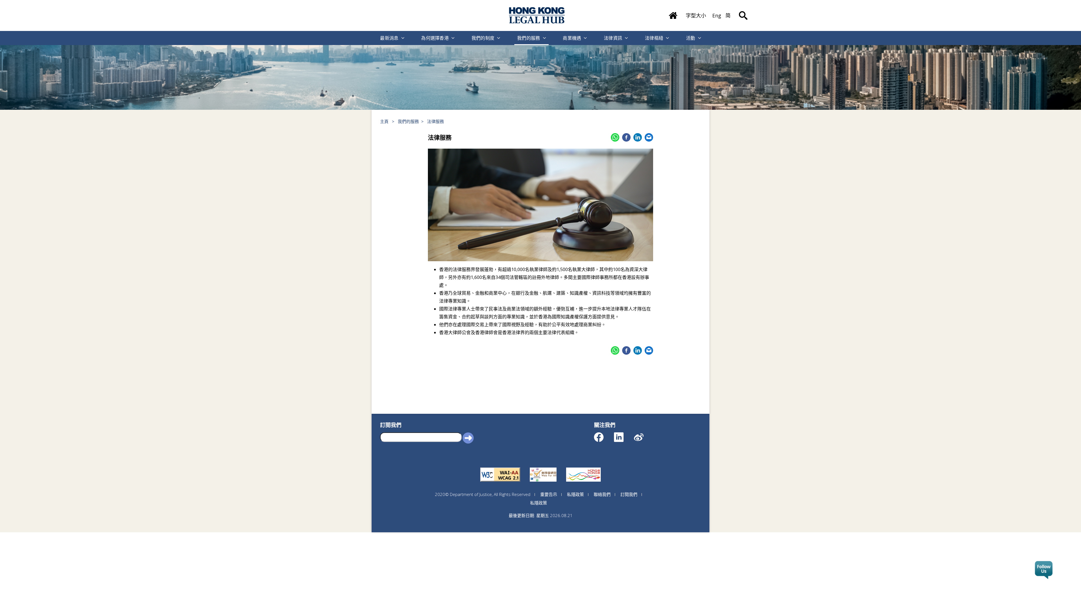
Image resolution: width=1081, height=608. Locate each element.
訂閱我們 (628, 494)
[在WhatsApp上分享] (615, 137)
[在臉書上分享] (626, 137)
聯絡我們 (602, 494)
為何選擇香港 (435, 38)
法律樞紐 (654, 38)
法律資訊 (613, 38)
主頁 (384, 121)
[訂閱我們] (1044, 570)
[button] (468, 438)
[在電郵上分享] (649, 137)
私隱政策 (575, 494)
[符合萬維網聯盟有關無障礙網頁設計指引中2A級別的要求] (500, 467)
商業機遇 (572, 38)
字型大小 (696, 15)
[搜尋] (743, 11)
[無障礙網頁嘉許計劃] (543, 467)
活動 (690, 38)
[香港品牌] (583, 467)
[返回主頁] (673, 13)
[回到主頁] (537, 15)
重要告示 (548, 494)
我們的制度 (483, 38)
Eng (716, 15)
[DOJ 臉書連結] (603, 434)
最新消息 (389, 38)
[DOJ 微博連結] (643, 434)
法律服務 (435, 121)
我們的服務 (528, 38)
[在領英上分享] (637, 137)
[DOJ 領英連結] (623, 434)
